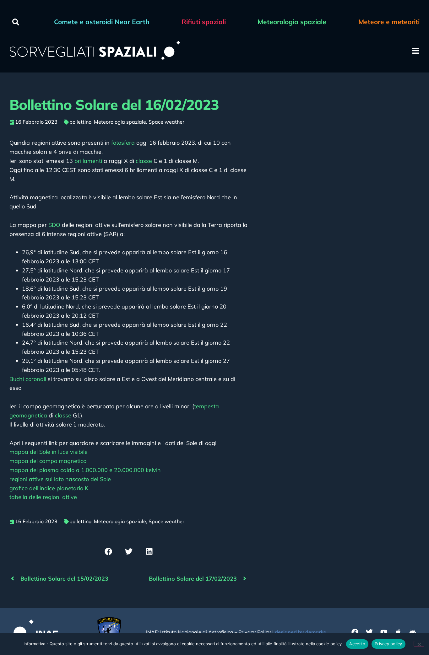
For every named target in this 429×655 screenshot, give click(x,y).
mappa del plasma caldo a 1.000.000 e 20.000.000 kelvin (85, 470)
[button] (15, 22)
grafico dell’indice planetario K (48, 488)
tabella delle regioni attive (43, 497)
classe (144, 160)
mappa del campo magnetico (47, 460)
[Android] (413, 632)
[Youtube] (384, 632)
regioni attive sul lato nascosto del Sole (60, 479)
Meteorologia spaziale (120, 122)
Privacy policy (388, 643)
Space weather (166, 122)
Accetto (357, 643)
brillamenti (88, 160)
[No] (419, 644)
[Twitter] (369, 632)
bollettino (80, 122)
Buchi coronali (27, 379)
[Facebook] (355, 632)
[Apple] (398, 632)
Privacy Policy (254, 632)
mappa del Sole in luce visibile (48, 451)
